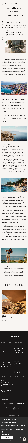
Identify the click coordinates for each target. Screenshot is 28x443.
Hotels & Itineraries (7, 364)
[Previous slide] (22, 328)
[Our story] (2, 4)
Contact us (6, 3)
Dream (9, 8)
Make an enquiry (5, 382)
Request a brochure (7, 369)
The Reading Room (14, 11)
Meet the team (5, 387)
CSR (2, 349)
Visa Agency (17, 350)
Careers (3, 351)
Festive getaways (19, 366)
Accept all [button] (7, 437)
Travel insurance (19, 352)
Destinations (5, 360)
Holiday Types (5, 362)
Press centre (5, 353)
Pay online (17, 344)
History (4, 315)
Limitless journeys (19, 369)
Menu (26, 3)
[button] (14, 441)
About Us (4, 344)
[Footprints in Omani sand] (14, 307)
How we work (5, 347)
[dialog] (14, 430)
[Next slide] (25, 328)
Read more (6, 426)
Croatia (5, 59)
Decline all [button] (20, 437)
